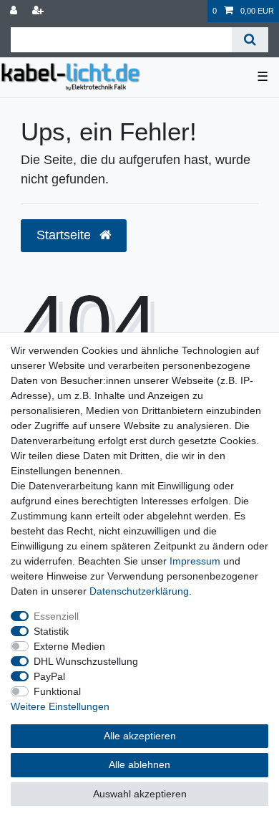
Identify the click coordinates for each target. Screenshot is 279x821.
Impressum (195, 561)
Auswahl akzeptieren (140, 794)
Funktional (57, 691)
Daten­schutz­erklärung (139, 591)
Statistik (51, 631)
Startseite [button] (65, 235)
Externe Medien (69, 646)
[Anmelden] (15, 11)
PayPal (49, 676)
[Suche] (250, 39)
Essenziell (56, 616)
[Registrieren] (39, 11)
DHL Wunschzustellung (86, 661)
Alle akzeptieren (140, 735)
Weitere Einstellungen (60, 706)
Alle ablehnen (139, 764)
